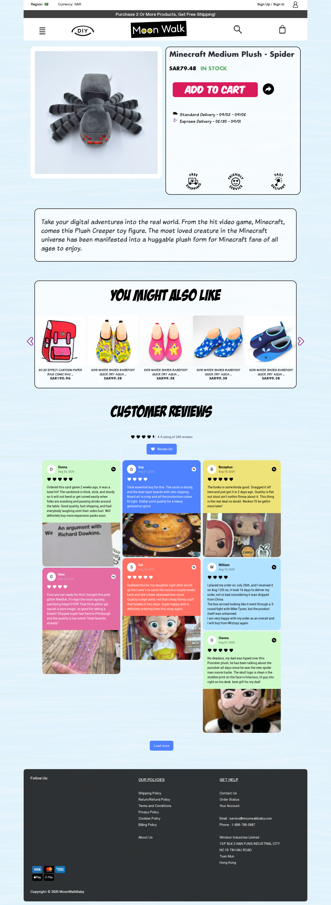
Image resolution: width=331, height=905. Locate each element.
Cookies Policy (149, 818)
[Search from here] (238, 29)
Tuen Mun (227, 856)
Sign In (278, 4)
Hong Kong (228, 862)
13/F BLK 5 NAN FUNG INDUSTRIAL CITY (250, 844)
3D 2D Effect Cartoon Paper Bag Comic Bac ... (60, 372)
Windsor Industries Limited (239, 837)
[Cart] (282, 29)
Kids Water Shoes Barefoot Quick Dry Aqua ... (113, 372)
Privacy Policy (148, 812)
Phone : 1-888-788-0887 (237, 825)
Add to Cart (215, 89)
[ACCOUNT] (296, 5)
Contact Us (228, 793)
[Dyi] (82, 28)
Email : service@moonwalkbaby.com (246, 818)
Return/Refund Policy (154, 799)
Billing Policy (147, 825)
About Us (145, 837)
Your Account (230, 806)
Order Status (229, 799)
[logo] (159, 29)
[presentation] (30, 341)
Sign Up (264, 4)
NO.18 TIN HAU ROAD (236, 850)
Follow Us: (39, 778)
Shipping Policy (149, 793)
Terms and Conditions (154, 806)
